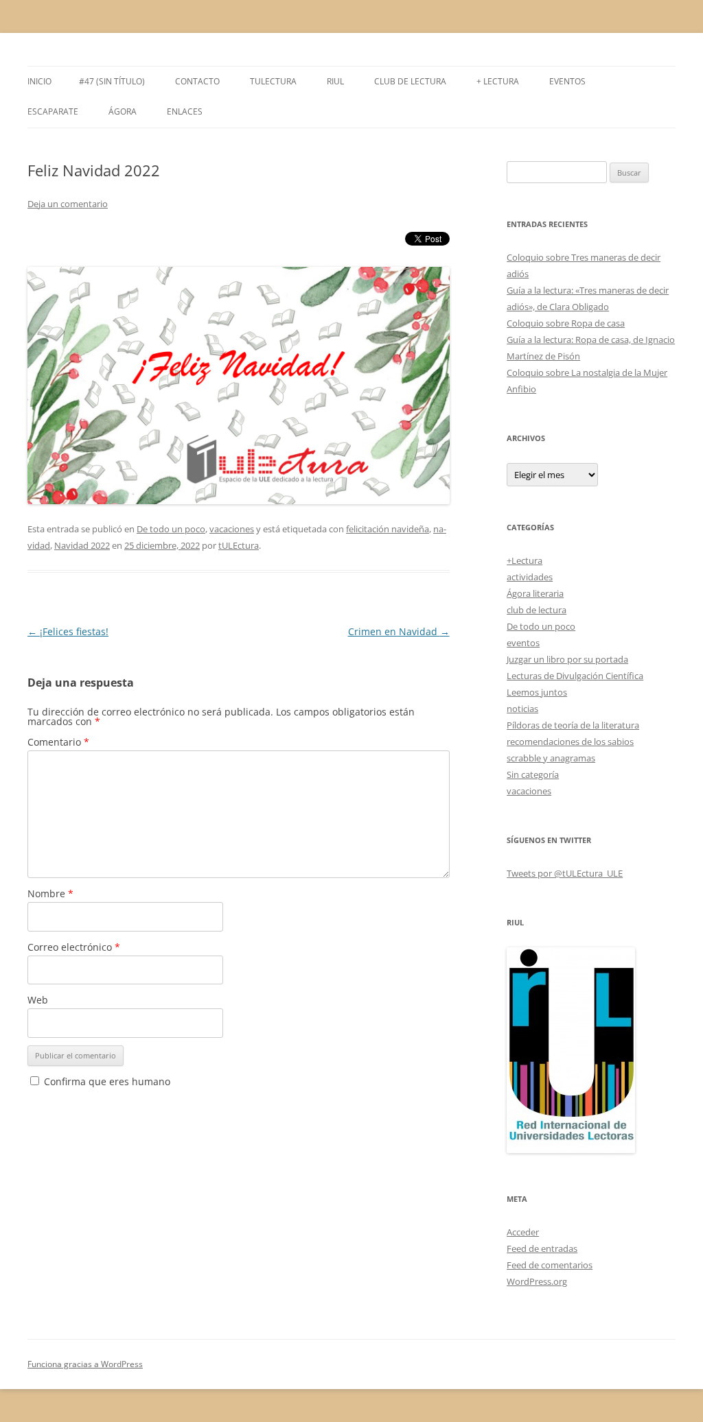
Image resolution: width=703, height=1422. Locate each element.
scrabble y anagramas (551, 758)
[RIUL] (571, 1149)
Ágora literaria (535, 593)
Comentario (58, 741)
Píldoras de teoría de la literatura (573, 725)
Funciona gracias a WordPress (85, 1364)
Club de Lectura (410, 81)
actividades (530, 577)
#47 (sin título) (112, 81)
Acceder (523, 1232)
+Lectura (524, 560)
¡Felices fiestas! (67, 631)
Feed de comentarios (549, 1265)
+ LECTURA (497, 81)
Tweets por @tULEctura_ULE (565, 873)
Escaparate (52, 111)
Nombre (50, 893)
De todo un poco (171, 529)
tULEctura (273, 81)
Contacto (197, 81)
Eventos (567, 81)
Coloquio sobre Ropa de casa (566, 323)
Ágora (122, 111)
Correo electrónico (73, 946)
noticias (522, 708)
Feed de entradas (542, 1248)
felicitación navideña (387, 529)
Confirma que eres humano (105, 1081)
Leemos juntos (537, 692)
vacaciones (231, 529)
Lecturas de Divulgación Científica (575, 675)
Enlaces (185, 111)
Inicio (39, 81)
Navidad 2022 (82, 545)
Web (37, 999)
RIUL (335, 81)
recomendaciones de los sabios (570, 741)
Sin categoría (533, 774)
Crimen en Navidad (399, 631)
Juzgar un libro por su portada (567, 659)
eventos (523, 643)
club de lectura (536, 610)
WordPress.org (537, 1281)
